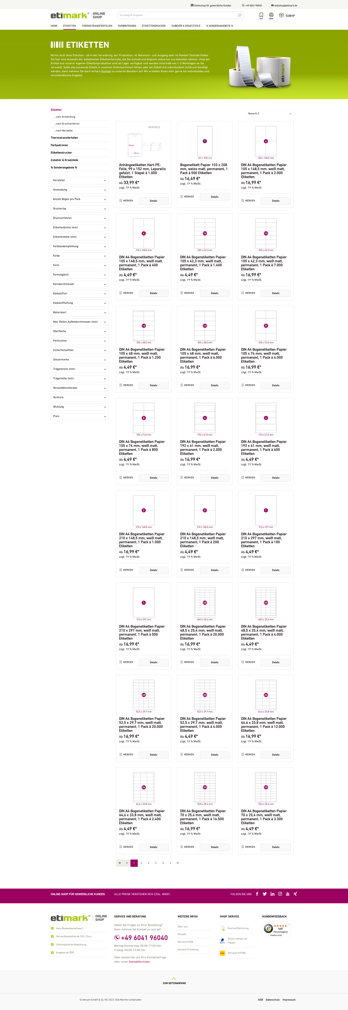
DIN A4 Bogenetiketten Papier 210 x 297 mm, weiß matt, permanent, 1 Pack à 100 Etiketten (264, 540)
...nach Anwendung (64, 117)
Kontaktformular (139, 961)
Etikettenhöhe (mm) (64, 237)
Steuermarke (61, 359)
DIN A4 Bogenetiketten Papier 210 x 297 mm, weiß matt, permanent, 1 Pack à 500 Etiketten (142, 632)
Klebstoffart (60, 293)
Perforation (60, 341)
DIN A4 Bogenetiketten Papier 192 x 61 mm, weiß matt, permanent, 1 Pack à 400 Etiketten (264, 448)
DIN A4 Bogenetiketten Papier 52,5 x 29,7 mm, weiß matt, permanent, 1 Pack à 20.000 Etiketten (142, 725)
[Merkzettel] (261, 15)
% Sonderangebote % (64, 167)
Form (56, 265)
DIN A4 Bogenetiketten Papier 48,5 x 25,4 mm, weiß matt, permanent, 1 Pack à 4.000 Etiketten (264, 632)
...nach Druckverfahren (67, 124)
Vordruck (58, 397)
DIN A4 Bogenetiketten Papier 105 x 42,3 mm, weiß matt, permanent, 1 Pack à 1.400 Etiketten (203, 263)
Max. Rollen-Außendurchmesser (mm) (75, 322)
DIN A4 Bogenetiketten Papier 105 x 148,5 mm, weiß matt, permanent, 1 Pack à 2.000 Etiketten (264, 171)
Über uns (183, 926)
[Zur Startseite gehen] (78, 15)
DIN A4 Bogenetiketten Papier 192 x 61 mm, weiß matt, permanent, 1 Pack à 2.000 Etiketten (203, 448)
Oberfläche (59, 331)
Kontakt (106, 71)
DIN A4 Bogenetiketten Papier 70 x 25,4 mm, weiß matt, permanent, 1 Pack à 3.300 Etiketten (264, 817)
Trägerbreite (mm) (64, 369)
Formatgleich (61, 275)
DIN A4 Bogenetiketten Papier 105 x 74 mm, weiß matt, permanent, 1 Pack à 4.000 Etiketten (264, 356)
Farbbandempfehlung (65, 246)
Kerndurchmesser (63, 284)
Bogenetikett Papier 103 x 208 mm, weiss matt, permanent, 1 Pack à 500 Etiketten (204, 169)
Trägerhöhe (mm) (63, 378)
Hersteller (59, 180)
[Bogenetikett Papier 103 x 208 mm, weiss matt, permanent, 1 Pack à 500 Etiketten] (205, 142)
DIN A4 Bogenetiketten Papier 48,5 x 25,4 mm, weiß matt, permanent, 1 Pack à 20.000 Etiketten (203, 632)
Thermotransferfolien (64, 137)
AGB (260, 1000)
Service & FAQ (185, 942)
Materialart (59, 312)
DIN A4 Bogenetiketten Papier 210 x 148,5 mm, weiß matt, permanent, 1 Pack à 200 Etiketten (203, 540)
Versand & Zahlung (188, 949)
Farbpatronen (59, 145)
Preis (56, 416)
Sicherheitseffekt (63, 350)
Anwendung (60, 190)
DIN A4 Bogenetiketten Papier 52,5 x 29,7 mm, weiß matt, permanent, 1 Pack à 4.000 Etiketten (203, 725)
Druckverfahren (62, 218)
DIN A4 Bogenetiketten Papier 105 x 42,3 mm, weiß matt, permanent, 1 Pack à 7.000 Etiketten (264, 263)
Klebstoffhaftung (63, 303)
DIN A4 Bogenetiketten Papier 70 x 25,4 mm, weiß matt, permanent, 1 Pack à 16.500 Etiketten (203, 817)
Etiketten (56, 110)
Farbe (56, 256)
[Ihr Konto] (271, 15)
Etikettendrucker (61, 152)
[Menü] (288, 925)
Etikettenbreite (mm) (65, 227)
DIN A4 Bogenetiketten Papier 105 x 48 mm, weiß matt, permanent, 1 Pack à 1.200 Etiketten (142, 356)
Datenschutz (273, 1000)
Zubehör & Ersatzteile (64, 160)
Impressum (289, 1000)
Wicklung (58, 407)
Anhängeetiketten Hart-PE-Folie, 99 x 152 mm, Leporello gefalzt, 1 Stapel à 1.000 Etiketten (142, 171)
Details (153, 201)
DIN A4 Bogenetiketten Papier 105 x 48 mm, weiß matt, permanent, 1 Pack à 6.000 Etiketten (203, 356)
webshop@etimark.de (285, 6)
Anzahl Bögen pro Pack (66, 199)
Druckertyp (59, 208)
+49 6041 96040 (253, 6)
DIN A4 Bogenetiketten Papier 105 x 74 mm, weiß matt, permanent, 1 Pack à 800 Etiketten (142, 448)
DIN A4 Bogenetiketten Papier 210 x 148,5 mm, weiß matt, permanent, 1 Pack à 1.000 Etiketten (142, 540)
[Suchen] (239, 15)
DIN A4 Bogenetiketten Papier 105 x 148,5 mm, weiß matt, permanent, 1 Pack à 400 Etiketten (142, 263)
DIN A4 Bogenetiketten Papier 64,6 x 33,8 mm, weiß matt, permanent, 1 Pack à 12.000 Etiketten (264, 725)
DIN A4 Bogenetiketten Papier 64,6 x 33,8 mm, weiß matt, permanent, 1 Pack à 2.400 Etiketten (142, 817)
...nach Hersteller (63, 130)
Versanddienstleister (65, 388)
